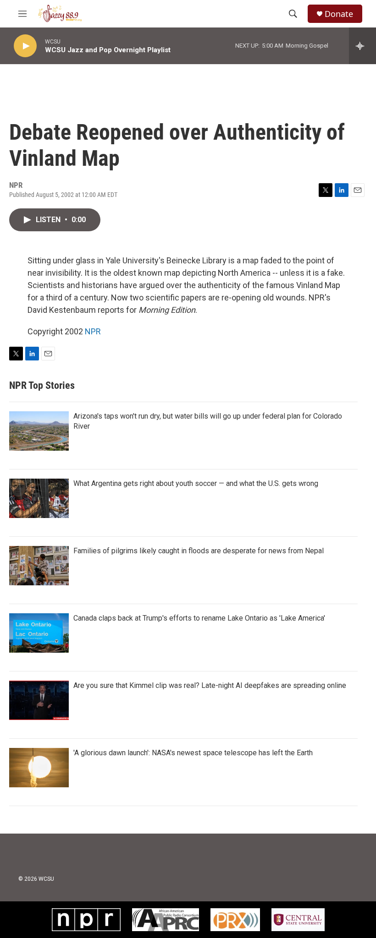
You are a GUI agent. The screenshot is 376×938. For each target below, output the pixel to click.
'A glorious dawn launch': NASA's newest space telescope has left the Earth (193, 752)
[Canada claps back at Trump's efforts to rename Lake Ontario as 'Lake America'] (39, 633)
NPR (93, 331)
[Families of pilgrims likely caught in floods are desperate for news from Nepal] (39, 565)
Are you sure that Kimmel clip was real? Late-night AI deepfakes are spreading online (209, 685)
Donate (339, 14)
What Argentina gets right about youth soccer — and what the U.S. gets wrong (195, 483)
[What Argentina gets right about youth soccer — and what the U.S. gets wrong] (39, 498)
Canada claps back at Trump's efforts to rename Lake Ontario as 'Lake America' (199, 618)
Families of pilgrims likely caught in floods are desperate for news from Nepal (198, 550)
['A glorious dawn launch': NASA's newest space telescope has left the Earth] (39, 767)
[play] (25, 46)
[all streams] (362, 45)
